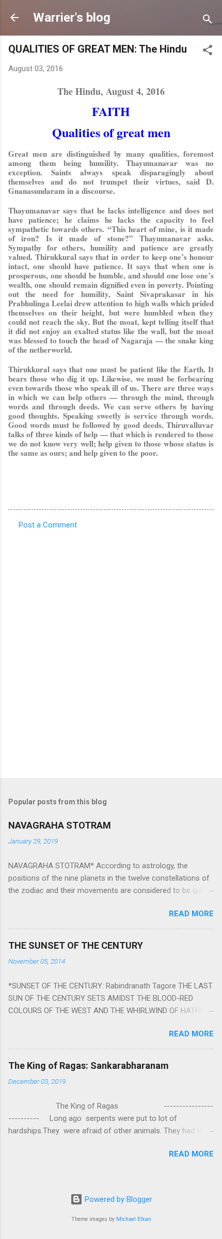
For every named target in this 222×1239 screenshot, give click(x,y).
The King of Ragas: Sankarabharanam (88, 1065)
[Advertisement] (111, 651)
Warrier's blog (71, 17)
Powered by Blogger (117, 1199)
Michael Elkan (133, 1219)
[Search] (207, 21)
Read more (191, 913)
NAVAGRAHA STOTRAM (59, 825)
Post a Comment (48, 525)
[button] (207, 52)
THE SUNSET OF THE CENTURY (75, 945)
